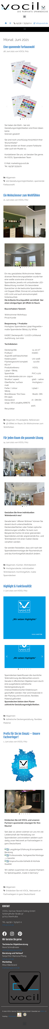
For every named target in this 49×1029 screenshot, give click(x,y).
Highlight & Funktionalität (17, 586)
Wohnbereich (30, 565)
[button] (24, 16)
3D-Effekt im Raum (14, 423)
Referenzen (34, 420)
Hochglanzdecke (13, 568)
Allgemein (10, 177)
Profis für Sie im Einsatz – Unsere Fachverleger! (21, 735)
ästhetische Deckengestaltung (19, 719)
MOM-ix (43, 1011)
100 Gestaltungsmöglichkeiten (19, 181)
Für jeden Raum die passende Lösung (23, 438)
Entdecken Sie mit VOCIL (17, 890)
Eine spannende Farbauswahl (19, 47)
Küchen (19, 565)
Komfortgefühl (23, 572)
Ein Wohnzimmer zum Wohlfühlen (21, 195)
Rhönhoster (12, 1016)
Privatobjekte (22, 420)
